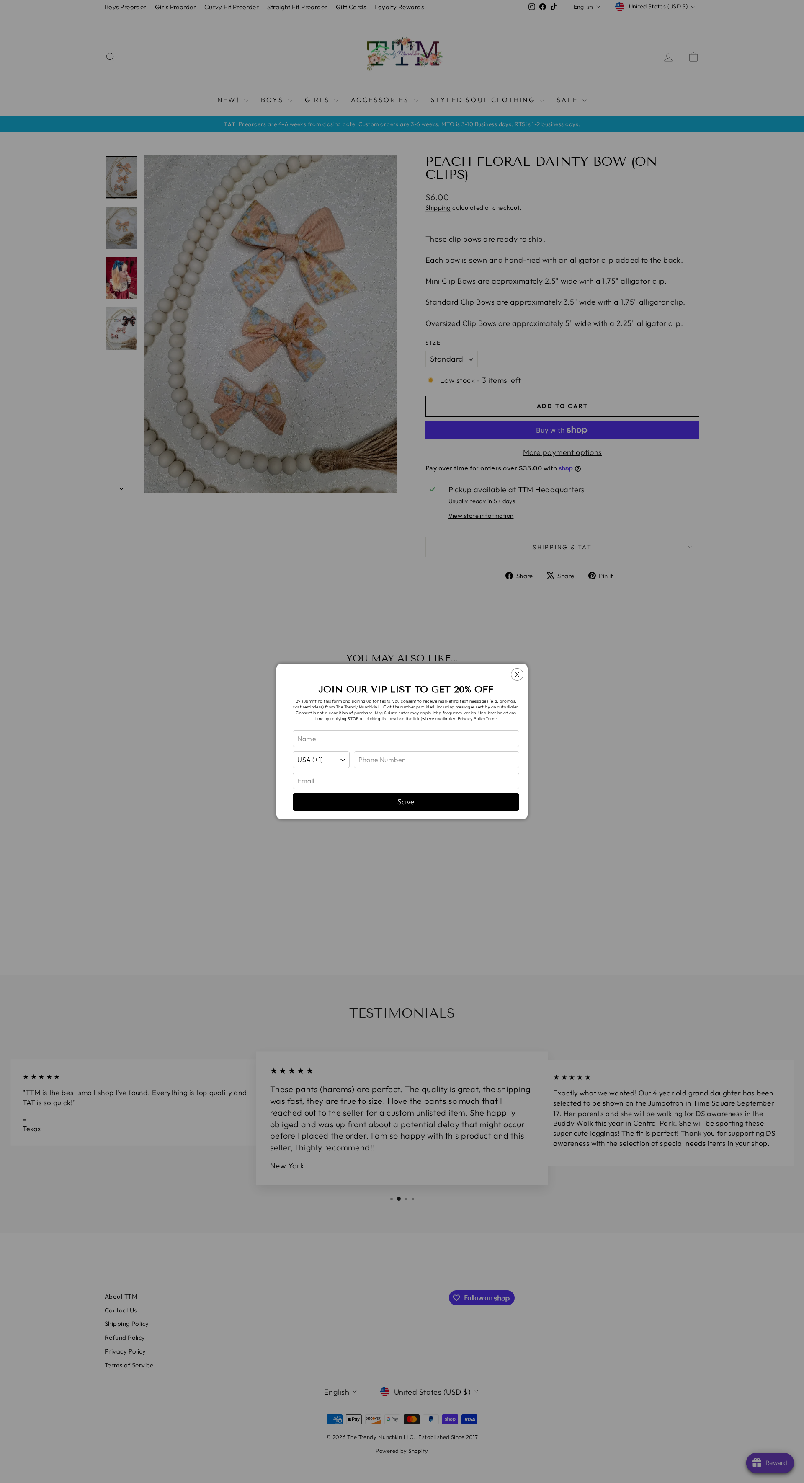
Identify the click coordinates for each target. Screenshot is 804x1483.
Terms (491, 718)
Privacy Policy (472, 718)
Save (406, 801)
